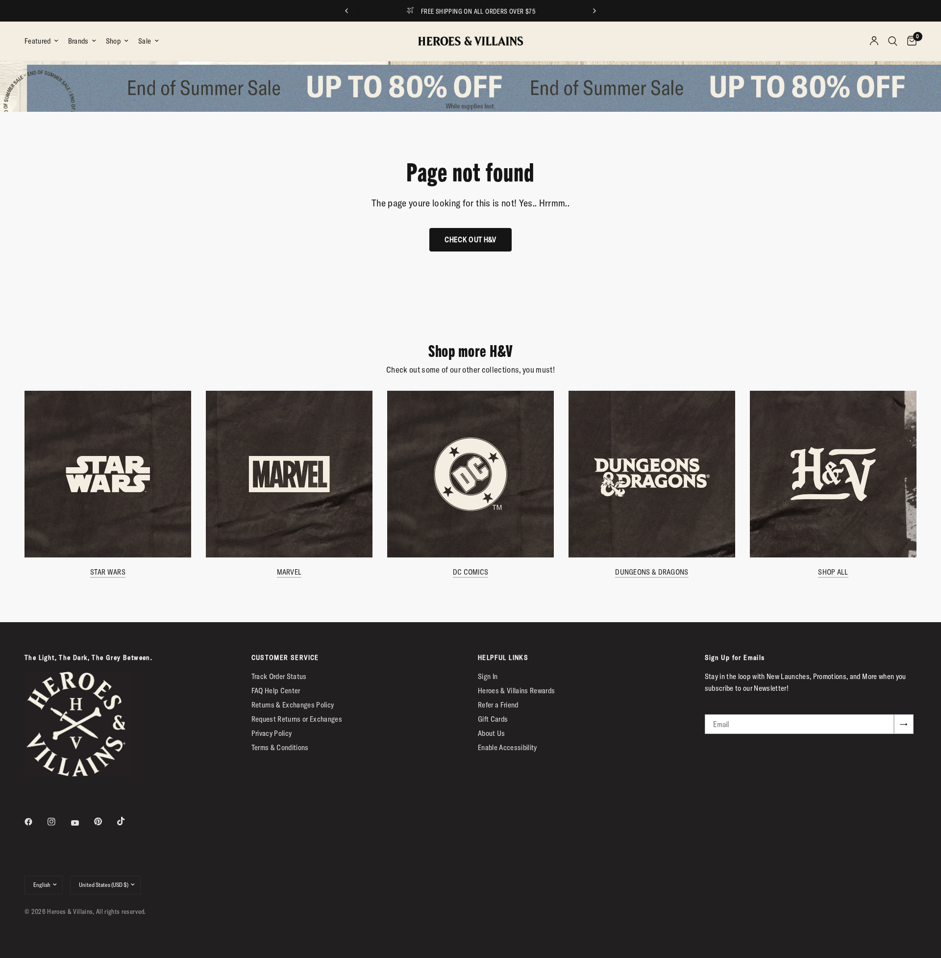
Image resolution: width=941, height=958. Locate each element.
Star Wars (107, 572)
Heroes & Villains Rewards (516, 690)
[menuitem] (44, 41)
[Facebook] (35, 821)
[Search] (892, 41)
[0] (909, 41)
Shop (113, 41)
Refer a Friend (498, 704)
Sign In (487, 676)
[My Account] (874, 41)
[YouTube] (82, 823)
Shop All (833, 572)
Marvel (289, 572)
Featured (38, 41)
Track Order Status (279, 676)
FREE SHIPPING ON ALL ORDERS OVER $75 (478, 11)
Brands (78, 41)
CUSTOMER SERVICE (285, 657)
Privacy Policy (271, 733)
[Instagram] (58, 821)
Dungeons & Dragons (651, 572)
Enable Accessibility (507, 747)
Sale (144, 41)
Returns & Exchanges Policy (292, 704)
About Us (491, 733)
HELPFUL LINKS (503, 657)
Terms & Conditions (280, 747)
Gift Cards (493, 719)
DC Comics (471, 572)
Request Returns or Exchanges (297, 719)
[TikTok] (128, 821)
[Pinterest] (105, 821)
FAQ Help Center (275, 690)
